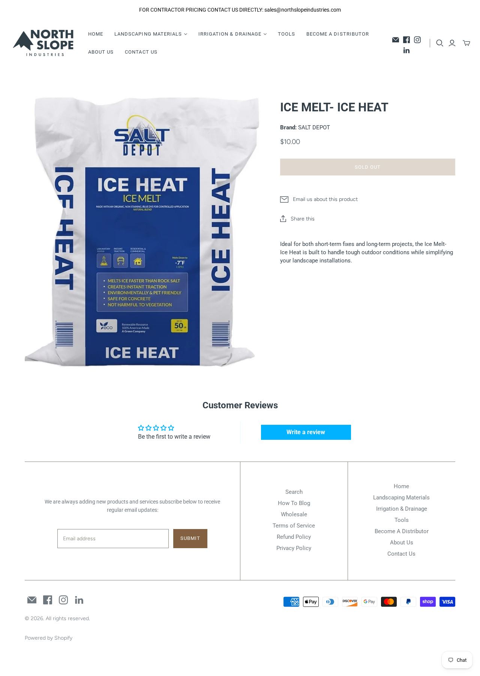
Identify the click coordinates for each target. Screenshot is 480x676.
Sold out (368, 167)
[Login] (452, 43)
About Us (101, 52)
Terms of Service (294, 525)
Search (294, 492)
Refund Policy (294, 537)
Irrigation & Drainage (401, 508)
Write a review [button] (305, 432)
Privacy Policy (293, 548)
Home (95, 34)
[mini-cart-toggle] (466, 43)
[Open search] (440, 43)
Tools (286, 34)
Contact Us (141, 52)
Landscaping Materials (401, 497)
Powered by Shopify (48, 638)
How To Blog (294, 503)
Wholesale (294, 514)
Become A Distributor (337, 34)
